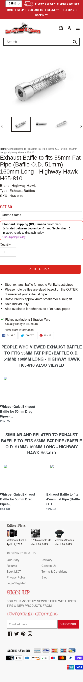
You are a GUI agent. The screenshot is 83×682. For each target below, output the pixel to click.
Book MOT (41, 15)
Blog (44, 577)
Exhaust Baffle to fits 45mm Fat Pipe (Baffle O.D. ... (63, 499)
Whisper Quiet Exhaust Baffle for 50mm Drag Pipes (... (17, 411)
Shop (20, 10)
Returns (68, 10)
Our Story (13, 560)
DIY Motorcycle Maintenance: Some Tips (53, 540)
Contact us (35, 10)
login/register (16, 583)
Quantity (5, 244)
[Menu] (78, 28)
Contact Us (49, 565)
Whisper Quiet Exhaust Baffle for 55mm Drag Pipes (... (17, 499)
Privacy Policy (16, 577)
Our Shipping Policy (14, 237)
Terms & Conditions (54, 571)
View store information (19, 330)
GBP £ (12, 3)
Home (9, 10)
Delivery (53, 10)
